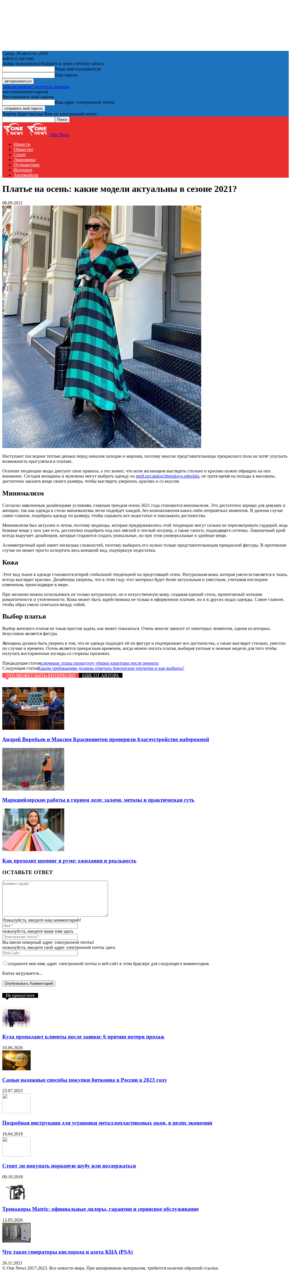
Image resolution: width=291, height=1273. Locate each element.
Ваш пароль (66, 74)
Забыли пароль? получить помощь (35, 86)
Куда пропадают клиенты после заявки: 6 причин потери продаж (83, 1037)
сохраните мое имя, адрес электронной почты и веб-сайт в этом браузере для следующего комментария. (109, 963)
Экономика (25, 159)
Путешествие (27, 164)
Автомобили (26, 175)
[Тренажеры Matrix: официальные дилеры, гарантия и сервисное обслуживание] (16, 1197)
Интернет (23, 169)
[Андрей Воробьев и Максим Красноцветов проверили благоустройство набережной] (33, 728)
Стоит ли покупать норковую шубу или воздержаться (69, 1166)
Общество (23, 149)
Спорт (20, 154)
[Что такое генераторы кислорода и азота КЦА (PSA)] (16, 1241)
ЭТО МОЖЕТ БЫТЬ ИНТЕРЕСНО (40, 675)
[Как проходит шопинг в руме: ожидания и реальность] (33, 849)
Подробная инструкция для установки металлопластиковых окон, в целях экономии (107, 1123)
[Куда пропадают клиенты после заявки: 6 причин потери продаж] (16, 1025)
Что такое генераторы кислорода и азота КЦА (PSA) (67, 1252)
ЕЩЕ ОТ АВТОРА (100, 675)
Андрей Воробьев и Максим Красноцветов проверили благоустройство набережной (105, 739)
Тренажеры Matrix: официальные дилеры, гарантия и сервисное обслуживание (100, 1209)
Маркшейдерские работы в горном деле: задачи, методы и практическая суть (98, 800)
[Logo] (14, 134)
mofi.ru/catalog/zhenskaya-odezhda (167, 476)
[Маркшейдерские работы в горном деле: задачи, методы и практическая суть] (33, 789)
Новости (22, 144)
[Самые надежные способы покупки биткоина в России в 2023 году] (16, 1068)
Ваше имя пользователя (78, 69)
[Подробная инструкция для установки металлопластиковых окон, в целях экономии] (16, 1111)
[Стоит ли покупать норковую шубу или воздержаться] (16, 1154)
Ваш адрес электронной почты (85, 102)
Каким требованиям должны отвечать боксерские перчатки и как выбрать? (111, 668)
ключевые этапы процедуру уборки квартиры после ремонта (99, 663)
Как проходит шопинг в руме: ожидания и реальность (69, 861)
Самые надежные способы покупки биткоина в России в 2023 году (84, 1080)
